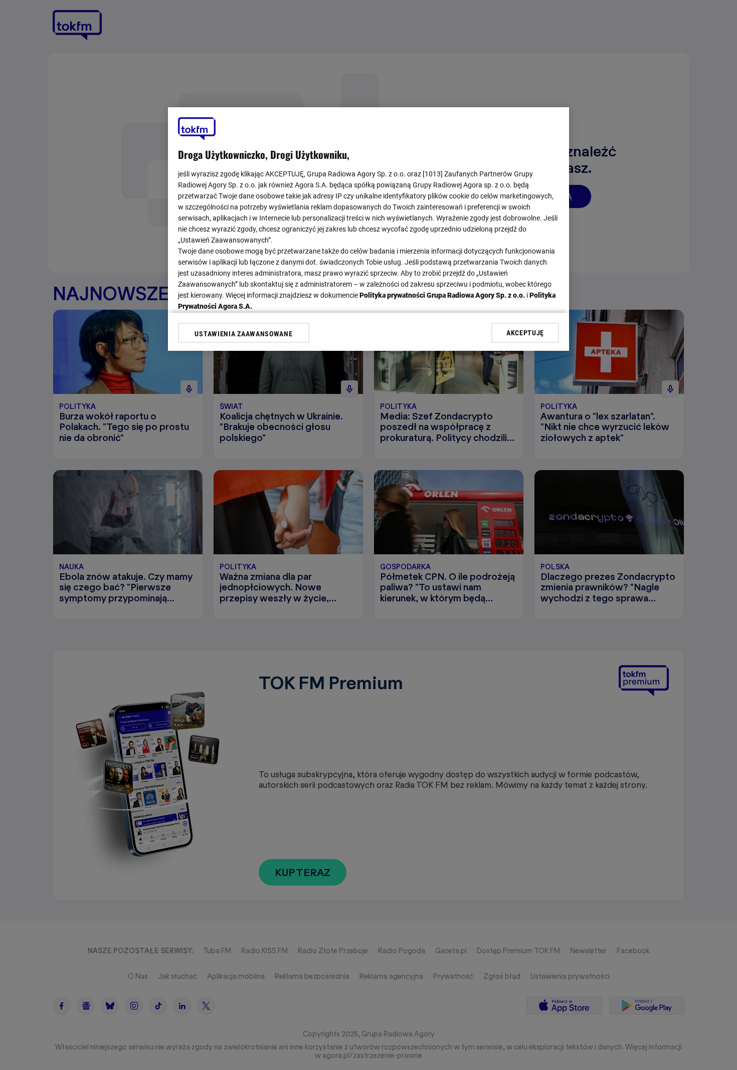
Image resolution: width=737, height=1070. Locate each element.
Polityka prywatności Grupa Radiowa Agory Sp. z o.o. (442, 295)
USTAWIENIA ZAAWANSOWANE (243, 334)
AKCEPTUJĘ (525, 332)
